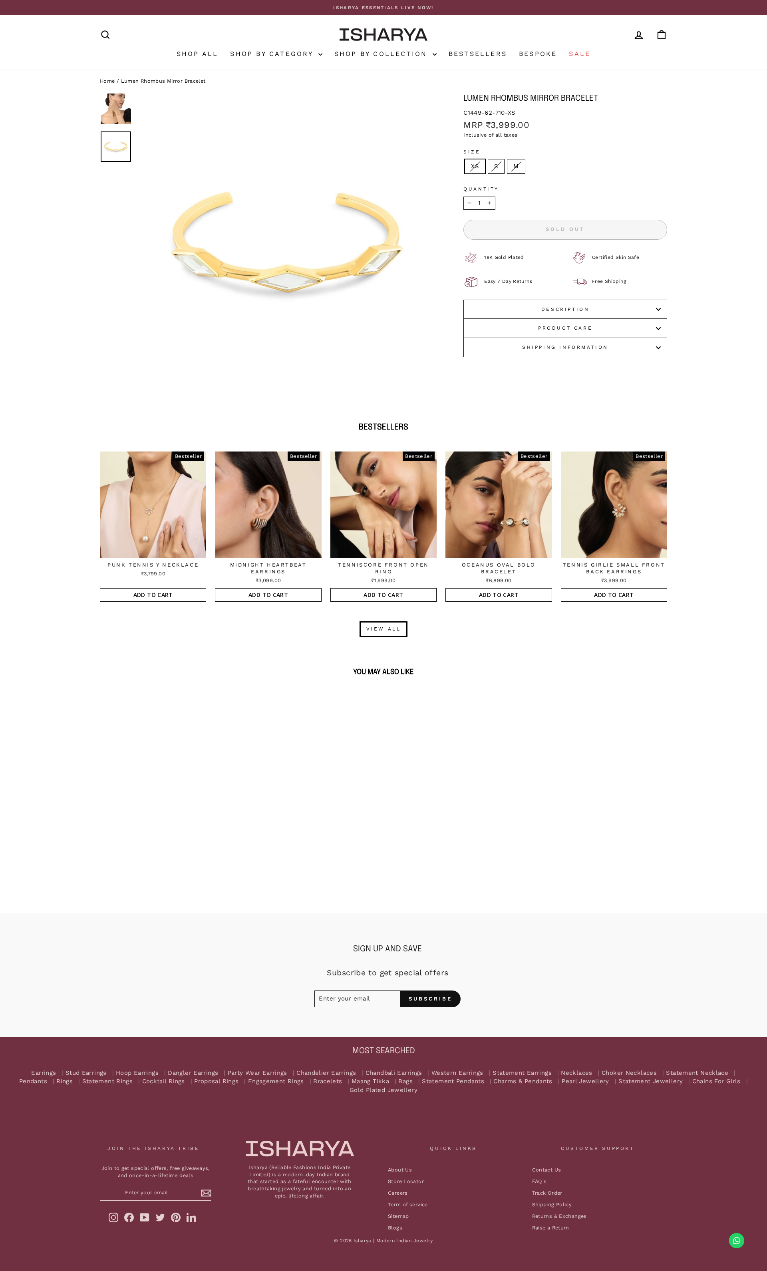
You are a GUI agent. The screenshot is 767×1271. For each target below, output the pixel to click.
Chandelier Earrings (326, 1073)
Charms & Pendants (522, 1081)
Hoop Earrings (137, 1073)
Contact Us (546, 1170)
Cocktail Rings (163, 1081)
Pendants (33, 1081)
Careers (398, 1193)
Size (471, 152)
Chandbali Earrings (394, 1073)
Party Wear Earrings (257, 1073)
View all (383, 629)
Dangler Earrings (193, 1073)
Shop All (198, 54)
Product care (565, 328)
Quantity (481, 189)
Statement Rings (107, 1081)
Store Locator (406, 1181)
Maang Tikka (370, 1081)
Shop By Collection (382, 54)
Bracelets (327, 1081)
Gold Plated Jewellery (383, 1090)
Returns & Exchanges (559, 1216)
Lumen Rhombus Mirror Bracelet (163, 81)
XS (475, 166)
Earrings (43, 1073)
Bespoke (538, 54)
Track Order (547, 1193)
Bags (405, 1081)
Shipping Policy (552, 1204)
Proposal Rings (216, 1081)
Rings (64, 1081)
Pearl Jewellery (585, 1081)
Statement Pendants (453, 1081)
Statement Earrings (522, 1073)
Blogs (395, 1228)
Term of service (408, 1204)
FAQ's (539, 1181)
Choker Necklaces (629, 1073)
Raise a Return (550, 1228)
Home (107, 81)
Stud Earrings (86, 1073)
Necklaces (576, 1073)
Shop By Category (273, 54)
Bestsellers (478, 54)
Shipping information (565, 347)
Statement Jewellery (650, 1081)
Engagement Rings (276, 1081)
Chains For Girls (716, 1081)
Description (565, 309)
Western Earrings (457, 1073)
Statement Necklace (697, 1073)
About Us (400, 1170)
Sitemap (398, 1216)
